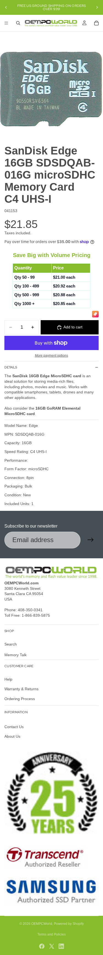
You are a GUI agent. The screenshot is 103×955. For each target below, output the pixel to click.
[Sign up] (91, 540)
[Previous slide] (6, 7)
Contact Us (14, 726)
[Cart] (96, 23)
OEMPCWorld (41, 924)
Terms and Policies (51, 934)
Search (10, 644)
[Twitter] (51, 946)
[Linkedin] (61, 946)
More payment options (51, 355)
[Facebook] (41, 946)
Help (8, 679)
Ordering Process (19, 698)
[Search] (18, 23)
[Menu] (6, 23)
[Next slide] (97, 7)
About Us (12, 736)
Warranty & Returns (21, 689)
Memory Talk (15, 655)
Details (10, 367)
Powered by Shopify (69, 924)
